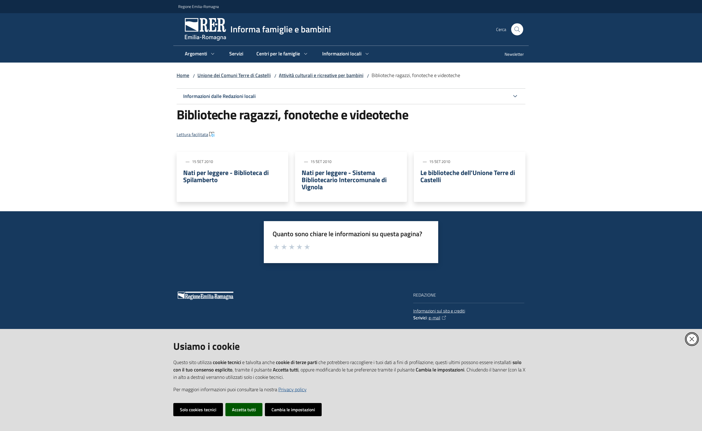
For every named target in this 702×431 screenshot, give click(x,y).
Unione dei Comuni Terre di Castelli (234, 75)
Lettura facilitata (192, 134)
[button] (517, 29)
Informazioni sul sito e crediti (439, 311)
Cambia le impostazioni (293, 409)
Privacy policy (292, 389)
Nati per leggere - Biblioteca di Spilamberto (226, 176)
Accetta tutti (244, 409)
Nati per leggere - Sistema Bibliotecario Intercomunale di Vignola (344, 179)
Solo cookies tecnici (198, 409)
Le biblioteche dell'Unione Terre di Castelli (467, 176)
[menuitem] (511, 55)
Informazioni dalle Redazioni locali (219, 96)
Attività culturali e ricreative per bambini (321, 75)
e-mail (434, 317)
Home (183, 75)
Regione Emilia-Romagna (198, 6)
